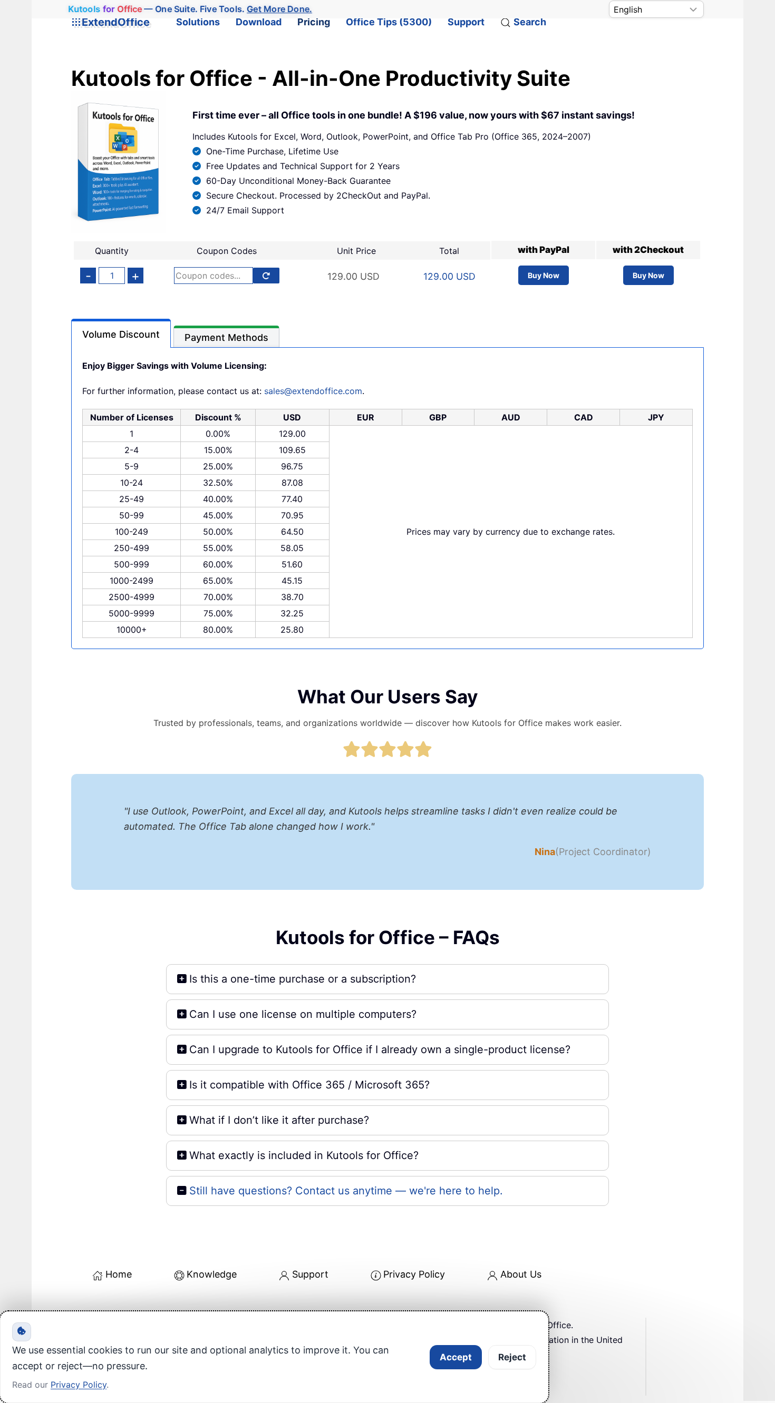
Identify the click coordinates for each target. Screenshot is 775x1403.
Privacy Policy (414, 1274)
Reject (512, 1357)
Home (118, 1274)
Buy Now (543, 275)
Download (259, 21)
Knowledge (212, 1274)
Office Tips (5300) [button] (389, 21)
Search (530, 21)
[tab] (121, 333)
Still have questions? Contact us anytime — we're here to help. (346, 1190)
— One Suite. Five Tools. (190, 9)
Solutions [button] (198, 21)
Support (466, 21)
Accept (456, 1357)
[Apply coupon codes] (266, 275)
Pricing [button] (313, 21)
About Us (520, 1274)
